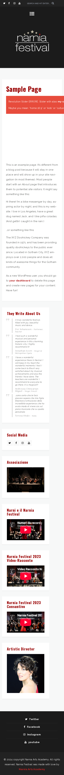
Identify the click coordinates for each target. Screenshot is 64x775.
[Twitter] (5, 3)
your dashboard (19, 280)
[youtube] (21, 3)
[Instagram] (15, 3)
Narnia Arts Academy (32, 769)
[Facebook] (10, 3)
